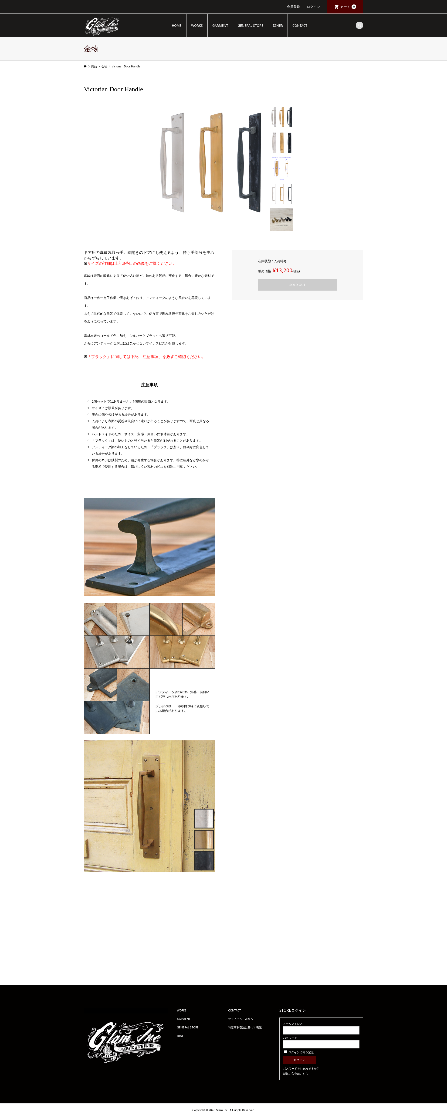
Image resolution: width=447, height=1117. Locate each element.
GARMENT (220, 25)
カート (347, 6)
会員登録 (293, 6)
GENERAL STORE (250, 25)
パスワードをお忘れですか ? (300, 1069)
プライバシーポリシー (242, 1019)
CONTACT (299, 25)
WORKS (197, 25)
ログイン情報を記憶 (301, 1052)
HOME (177, 25)
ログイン (313, 6)
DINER (278, 25)
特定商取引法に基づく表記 (245, 1027)
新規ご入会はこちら (295, 1074)
